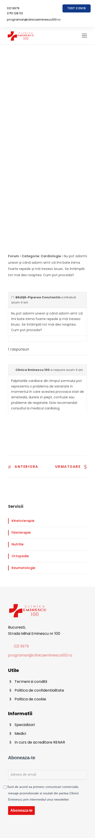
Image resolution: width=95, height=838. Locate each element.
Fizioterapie (21, 532)
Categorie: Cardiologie (41, 256)
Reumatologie (23, 568)
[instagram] (83, 15)
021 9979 (13, 8)
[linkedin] (76, 15)
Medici (20, 733)
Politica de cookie (30, 699)
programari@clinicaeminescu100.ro (34, 19)
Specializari (25, 724)
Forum (13, 256)
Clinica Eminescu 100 (32, 370)
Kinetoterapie (23, 520)
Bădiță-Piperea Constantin (38, 297)
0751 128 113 (15, 13)
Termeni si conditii (31, 681)
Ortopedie (20, 556)
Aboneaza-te (21, 810)
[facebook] (70, 15)
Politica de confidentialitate (39, 690)
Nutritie (18, 544)
